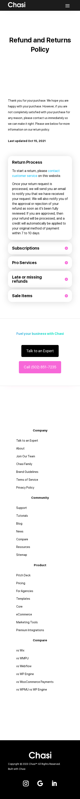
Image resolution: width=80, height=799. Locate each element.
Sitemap (21, 554)
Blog (19, 523)
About (20, 448)
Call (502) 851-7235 (40, 367)
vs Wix (20, 650)
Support (21, 507)
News (19, 531)
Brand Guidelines (27, 471)
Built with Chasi (16, 769)
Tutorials (22, 515)
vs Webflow (23, 666)
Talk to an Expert (40, 351)
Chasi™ (33, 764)
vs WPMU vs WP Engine (31, 689)
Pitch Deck (23, 575)
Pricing (20, 583)
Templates (23, 598)
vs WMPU (22, 658)
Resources (23, 547)
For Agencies (24, 591)
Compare (22, 539)
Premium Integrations (30, 630)
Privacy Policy (25, 487)
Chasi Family (24, 464)
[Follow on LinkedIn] (54, 783)
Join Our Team (25, 456)
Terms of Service (27, 479)
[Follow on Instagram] (26, 783)
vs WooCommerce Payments (35, 682)
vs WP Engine (25, 674)
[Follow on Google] (40, 783)
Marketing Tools (27, 622)
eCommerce (24, 614)
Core (19, 606)
